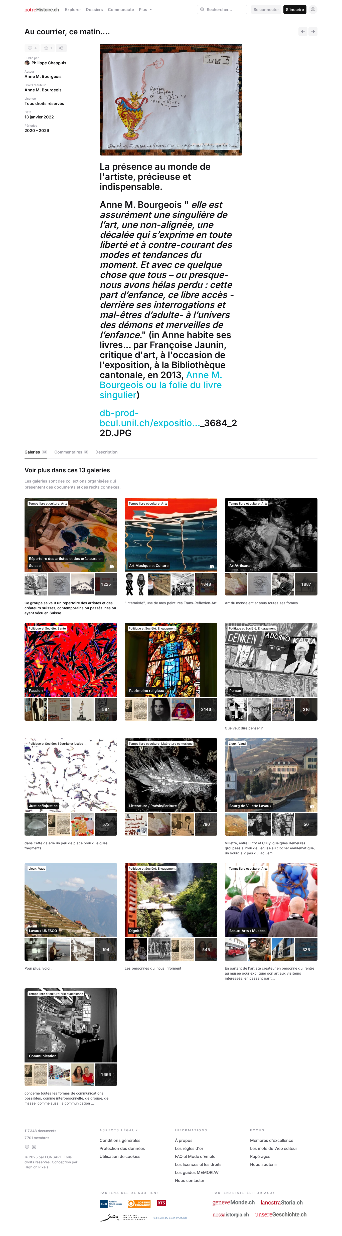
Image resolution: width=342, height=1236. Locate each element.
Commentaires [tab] (70, 451)
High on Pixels (37, 1167)
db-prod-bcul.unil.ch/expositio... (150, 417)
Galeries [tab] (35, 451)
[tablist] (171, 452)
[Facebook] (27, 1146)
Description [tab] (106, 451)
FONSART (53, 1157)
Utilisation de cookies (120, 1156)
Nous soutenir (263, 1164)
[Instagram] (34, 1146)
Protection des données (122, 1148)
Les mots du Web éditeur (273, 1148)
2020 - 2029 (37, 130)
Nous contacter (189, 1180)
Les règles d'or (189, 1148)
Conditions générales (120, 1140)
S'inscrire (295, 9)
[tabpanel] (171, 785)
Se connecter (266, 9)
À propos (184, 1140)
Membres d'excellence (271, 1140)
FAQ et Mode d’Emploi (196, 1156)
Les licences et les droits (198, 1164)
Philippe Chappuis (49, 62)
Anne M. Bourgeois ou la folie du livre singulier (162, 384)
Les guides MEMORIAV (197, 1172)
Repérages (260, 1156)
